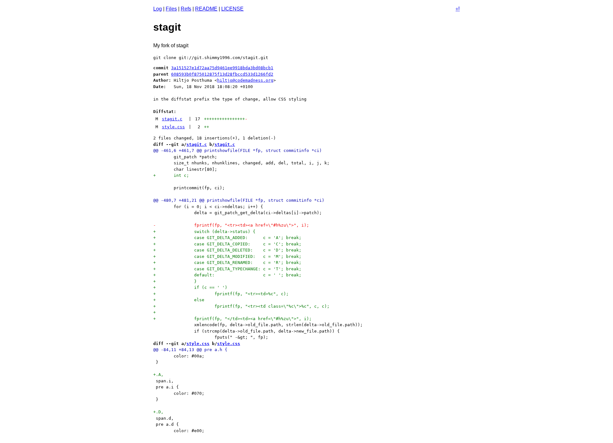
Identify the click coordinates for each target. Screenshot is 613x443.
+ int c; (171, 175)
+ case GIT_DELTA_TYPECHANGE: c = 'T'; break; (227, 269)
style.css (173, 126)
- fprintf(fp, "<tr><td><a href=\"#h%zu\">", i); (231, 225)
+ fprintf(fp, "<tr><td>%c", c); (221, 293)
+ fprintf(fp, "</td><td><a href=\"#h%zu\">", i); (232, 318)
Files (171, 8)
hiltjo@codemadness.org (245, 80)
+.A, (158, 374)
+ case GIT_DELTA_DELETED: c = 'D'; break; (227, 250)
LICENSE (232, 8)
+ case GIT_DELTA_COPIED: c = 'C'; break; (227, 244)
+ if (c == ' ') (190, 287)
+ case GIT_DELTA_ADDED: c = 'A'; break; (227, 237)
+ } (175, 281)
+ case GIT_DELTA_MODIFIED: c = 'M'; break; (227, 256)
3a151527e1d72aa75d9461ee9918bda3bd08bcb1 (222, 67)
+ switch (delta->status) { (204, 231)
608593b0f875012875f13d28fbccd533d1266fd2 (222, 74)
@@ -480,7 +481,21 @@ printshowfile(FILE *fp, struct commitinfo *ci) (238, 200)
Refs (186, 8)
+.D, (158, 411)
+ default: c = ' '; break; (227, 275)
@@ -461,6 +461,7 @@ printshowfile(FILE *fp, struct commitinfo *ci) (237, 150)
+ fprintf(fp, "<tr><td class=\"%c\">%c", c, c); (241, 306)
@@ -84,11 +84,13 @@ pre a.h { (190, 349)
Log (157, 8)
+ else (178, 299)
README (206, 8)
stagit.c (172, 118)
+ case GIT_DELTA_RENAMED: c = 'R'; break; (227, 262)
